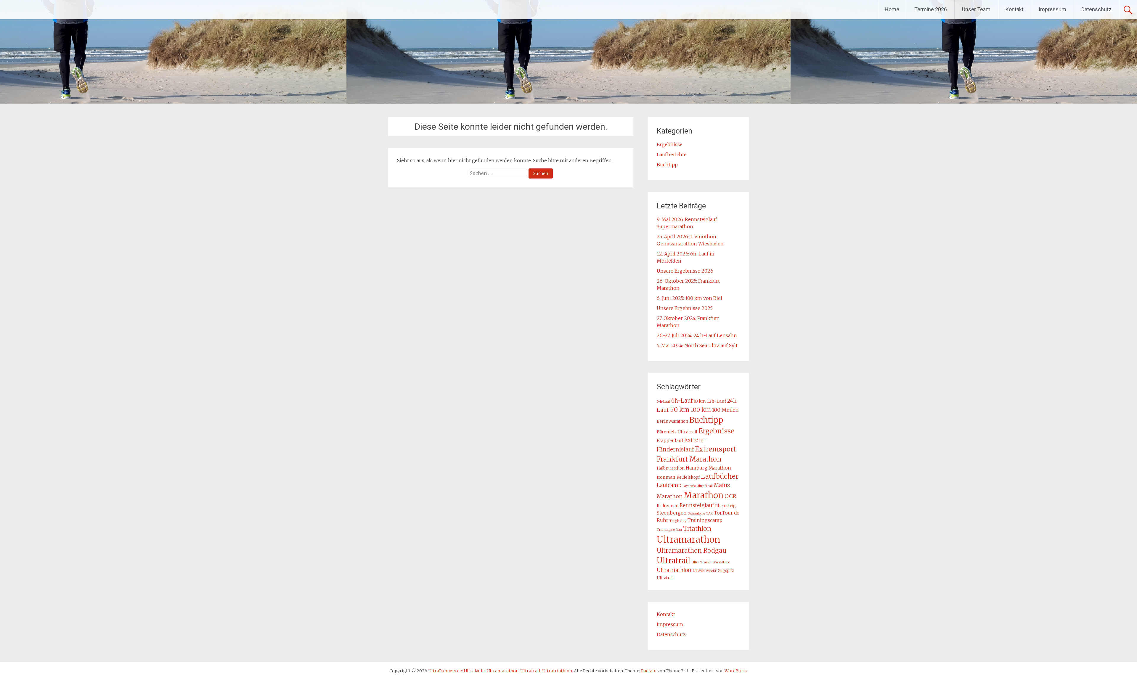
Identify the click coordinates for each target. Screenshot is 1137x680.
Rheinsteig (725, 505)
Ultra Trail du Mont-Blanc (711, 562)
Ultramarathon (688, 539)
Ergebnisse (669, 144)
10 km (700, 401)
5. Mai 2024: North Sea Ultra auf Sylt (697, 345)
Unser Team (976, 9)
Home (892, 9)
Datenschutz (1096, 9)
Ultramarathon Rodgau (691, 550)
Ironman (666, 477)
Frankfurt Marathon (689, 459)
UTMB (699, 570)
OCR (730, 496)
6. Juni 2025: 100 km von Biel (689, 298)
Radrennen (667, 505)
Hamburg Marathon (708, 468)
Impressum (1052, 9)
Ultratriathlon (674, 570)
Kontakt (1015, 9)
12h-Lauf (716, 401)
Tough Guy (677, 521)
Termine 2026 (930, 9)
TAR (709, 513)
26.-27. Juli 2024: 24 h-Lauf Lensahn (697, 335)
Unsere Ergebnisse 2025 (685, 308)
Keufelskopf (688, 477)
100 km (700, 409)
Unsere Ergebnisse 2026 (685, 271)
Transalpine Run (669, 530)
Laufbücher (719, 476)
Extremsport (715, 449)
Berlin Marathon (672, 421)
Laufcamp (669, 485)
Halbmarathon (671, 468)
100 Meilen (725, 410)
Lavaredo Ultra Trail (697, 486)
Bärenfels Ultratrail (677, 432)
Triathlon (697, 529)
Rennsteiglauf (697, 505)
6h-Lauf (682, 400)
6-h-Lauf (663, 402)
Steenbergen (672, 513)
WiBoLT (711, 571)
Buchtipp (667, 165)
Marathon (703, 495)
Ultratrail (673, 560)
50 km (679, 410)
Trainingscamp (705, 520)
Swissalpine (696, 513)
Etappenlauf (670, 440)
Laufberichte (672, 154)
